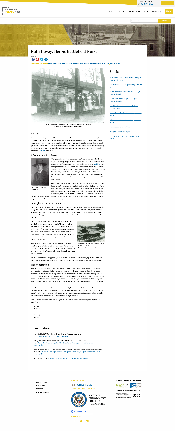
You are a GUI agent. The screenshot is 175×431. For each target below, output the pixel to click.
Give (170, 11)
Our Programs (167, 3)
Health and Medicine (92, 63)
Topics (118, 11)
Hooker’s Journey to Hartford (120, 127)
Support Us (40, 389)
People (131, 11)
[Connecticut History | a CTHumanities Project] (11, 12)
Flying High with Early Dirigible (120, 132)
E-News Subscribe (43, 392)
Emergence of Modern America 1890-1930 (65, 63)
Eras (124, 11)
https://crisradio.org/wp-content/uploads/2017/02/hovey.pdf (68, 358)
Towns (111, 11)
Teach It (139, 11)
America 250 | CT (157, 11)
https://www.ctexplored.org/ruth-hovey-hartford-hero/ (52, 336)
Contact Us (40, 386)
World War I (115, 63)
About (146, 11)
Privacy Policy (42, 382)
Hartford (105, 63)
